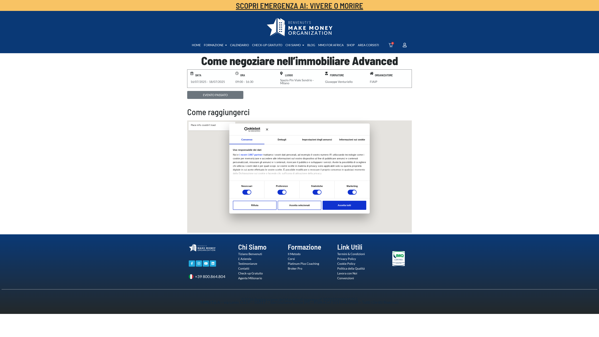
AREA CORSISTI (368, 45)
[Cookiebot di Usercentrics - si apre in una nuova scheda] (251, 129)
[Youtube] (206, 263)
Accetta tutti (344, 205)
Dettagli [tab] (282, 139)
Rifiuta (254, 205)
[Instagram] (199, 263)
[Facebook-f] (192, 263)
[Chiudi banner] (316, 129)
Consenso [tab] (247, 139)
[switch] (279, 192)
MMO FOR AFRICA (331, 45)
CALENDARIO (239, 45)
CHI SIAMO (293, 45)
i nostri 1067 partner (251, 154)
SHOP (351, 45)
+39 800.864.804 (210, 276)
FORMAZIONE (214, 45)
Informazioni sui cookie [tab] (352, 139)
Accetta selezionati (299, 205)
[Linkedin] (213, 263)
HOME (196, 45)
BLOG (311, 45)
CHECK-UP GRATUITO (267, 45)
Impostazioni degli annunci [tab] (317, 139)
